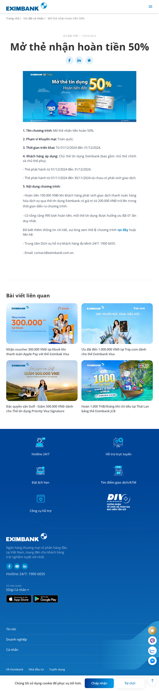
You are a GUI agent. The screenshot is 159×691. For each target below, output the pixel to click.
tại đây (123, 230)
